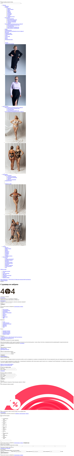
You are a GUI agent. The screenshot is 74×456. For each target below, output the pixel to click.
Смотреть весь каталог (9, 43)
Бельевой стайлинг (9, 260)
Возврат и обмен (6, 277)
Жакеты (9, 11)
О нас (6, 257)
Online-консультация (19, 279)
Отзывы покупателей (7, 275)
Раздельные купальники (12, 19)
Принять (2, 345)
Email (12, 353)
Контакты (7, 261)
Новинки (7, 6)
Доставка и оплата (8, 262)
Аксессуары (7, 36)
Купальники (7, 17)
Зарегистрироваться (4, 452)
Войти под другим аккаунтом (6, 365)
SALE (6, 42)
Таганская (2, 339)
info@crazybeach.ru (27, 279)
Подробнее (22, 343)
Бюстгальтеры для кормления (13, 28)
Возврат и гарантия (9, 265)
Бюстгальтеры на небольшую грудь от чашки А (14, 31)
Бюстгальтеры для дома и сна (13, 27)
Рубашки (9, 12)
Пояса (6, 29)
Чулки (6, 35)
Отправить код (26, 442)
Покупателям (5, 256)
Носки (6, 38)
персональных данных (18, 306)
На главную (2, 297)
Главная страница (3, 280)
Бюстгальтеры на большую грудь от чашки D (14, 23)
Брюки (8, 10)
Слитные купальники (11, 21)
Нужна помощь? (3, 356)
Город (1, 377)
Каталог (4, 5)
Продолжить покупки (4, 349)
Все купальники (10, 18)
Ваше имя (13, 352)
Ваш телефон (3, 369)
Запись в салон (3, 269)
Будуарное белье (10, 25)
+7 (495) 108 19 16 (11, 279)
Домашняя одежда (11, 16)
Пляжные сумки (8, 33)
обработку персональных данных (22, 413)
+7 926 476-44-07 (11, 337)
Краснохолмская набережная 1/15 (7, 338)
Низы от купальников (11, 20)
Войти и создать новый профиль (6, 364)
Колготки (7, 32)
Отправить (2, 370)
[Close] (0, 346)
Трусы (6, 37)
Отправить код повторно (5, 448)
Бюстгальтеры (5, 106)
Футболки (9, 14)
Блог (6, 267)
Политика (7, 264)
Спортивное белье (8, 34)
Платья (8, 15)
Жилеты (9, 8)
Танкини (9, 22)
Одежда (6, 7)
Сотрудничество (8, 266)
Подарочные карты (9, 39)
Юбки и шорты (10, 9)
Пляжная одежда (8, 30)
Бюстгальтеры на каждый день (13, 24)
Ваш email (2, 376)
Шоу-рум (4, 274)
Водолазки (9, 13)
